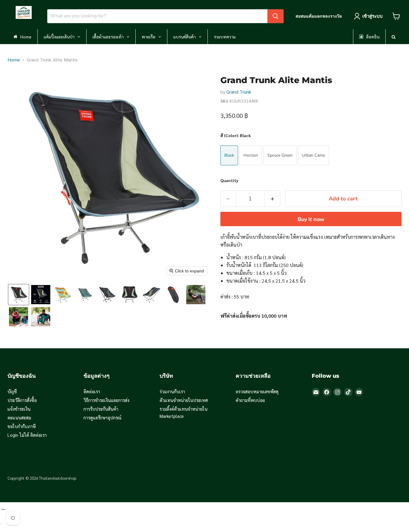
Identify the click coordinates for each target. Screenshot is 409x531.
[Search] (275, 16)
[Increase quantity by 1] (272, 198)
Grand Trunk (238, 91)
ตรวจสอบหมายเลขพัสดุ (257, 391)
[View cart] (396, 16)
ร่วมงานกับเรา (172, 391)
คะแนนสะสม (19, 417)
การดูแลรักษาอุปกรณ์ (103, 417)
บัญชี (12, 391)
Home (13, 59)
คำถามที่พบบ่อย (250, 400)
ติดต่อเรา (92, 391)
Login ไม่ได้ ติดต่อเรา (27, 435)
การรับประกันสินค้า (101, 409)
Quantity (229, 180)
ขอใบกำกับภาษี (21, 426)
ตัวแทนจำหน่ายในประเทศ (184, 400)
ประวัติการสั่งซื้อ (22, 400)
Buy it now (311, 219)
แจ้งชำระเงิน (19, 409)
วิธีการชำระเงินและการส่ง (106, 400)
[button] (18, 294)
